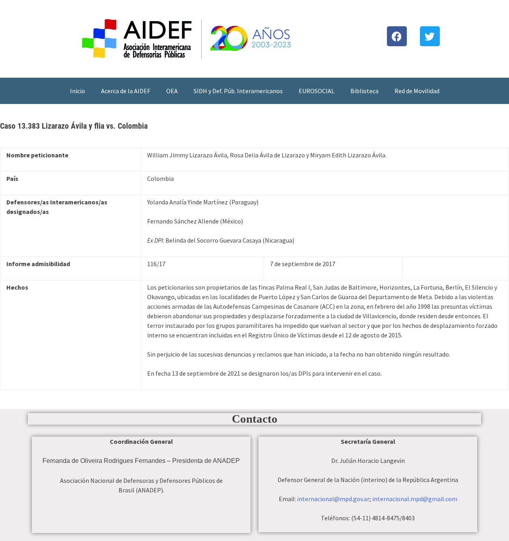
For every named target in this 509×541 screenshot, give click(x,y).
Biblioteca (364, 91)
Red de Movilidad (416, 91)
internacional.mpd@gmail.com (414, 499)
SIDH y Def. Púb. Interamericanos (238, 91)
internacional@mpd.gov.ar (333, 499)
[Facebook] (397, 36)
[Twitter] (430, 36)
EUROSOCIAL (316, 91)
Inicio (77, 91)
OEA (172, 91)
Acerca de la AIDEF (125, 91)
